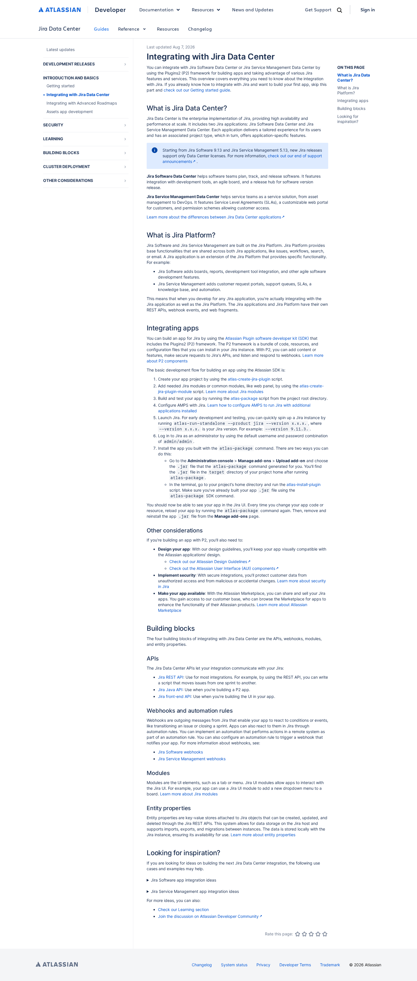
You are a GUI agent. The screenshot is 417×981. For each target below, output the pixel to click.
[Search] (339, 10)
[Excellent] (324, 934)
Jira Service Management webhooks (192, 758)
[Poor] (304, 934)
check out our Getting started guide (197, 90)
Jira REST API (170, 677)
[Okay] (311, 934)
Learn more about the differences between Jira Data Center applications (214, 217)
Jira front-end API (174, 696)
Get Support (318, 9)
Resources (168, 29)
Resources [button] (203, 9)
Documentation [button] (156, 9)
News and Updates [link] (252, 9)
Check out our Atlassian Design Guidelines (208, 561)
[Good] (318, 934)
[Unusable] (297, 934)
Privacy (263, 964)
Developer (110, 9)
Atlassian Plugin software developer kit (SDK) (267, 338)
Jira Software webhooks (180, 751)
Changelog (200, 29)
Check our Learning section (183, 909)
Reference (128, 29)
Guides (101, 29)
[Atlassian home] (60, 9)
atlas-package (244, 398)
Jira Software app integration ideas (183, 880)
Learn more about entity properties (263, 834)
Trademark (330, 964)
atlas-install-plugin (304, 484)
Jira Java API (170, 689)
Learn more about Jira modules (234, 391)
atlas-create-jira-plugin (249, 379)
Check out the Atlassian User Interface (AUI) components (222, 568)
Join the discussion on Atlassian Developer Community (208, 916)
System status (234, 964)
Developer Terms (295, 964)
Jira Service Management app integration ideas (195, 891)
